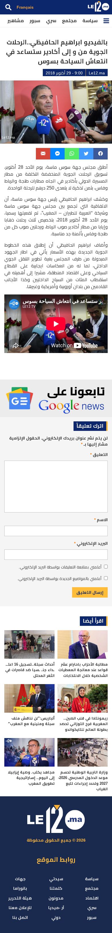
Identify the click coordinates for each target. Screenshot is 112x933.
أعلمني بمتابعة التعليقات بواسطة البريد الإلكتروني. (60, 567)
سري (51, 20)
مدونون (56, 898)
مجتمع (69, 20)
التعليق (99, 454)
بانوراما (20, 888)
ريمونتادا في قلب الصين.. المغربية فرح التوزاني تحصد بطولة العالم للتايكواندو (83, 724)
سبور (35, 20)
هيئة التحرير (20, 898)
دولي (56, 917)
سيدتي (56, 878)
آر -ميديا (56, 907)
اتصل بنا (20, 917)
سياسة (90, 20)
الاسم (101, 519)
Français (25, 7)
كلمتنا (56, 888)
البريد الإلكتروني (91, 543)
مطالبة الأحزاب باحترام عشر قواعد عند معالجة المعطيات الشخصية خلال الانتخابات (83, 670)
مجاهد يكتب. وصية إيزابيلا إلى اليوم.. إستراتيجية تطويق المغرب (31, 778)
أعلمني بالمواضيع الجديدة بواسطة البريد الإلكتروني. (59, 578)
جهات (20, 878)
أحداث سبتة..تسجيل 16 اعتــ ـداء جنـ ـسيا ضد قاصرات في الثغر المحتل (30, 670)
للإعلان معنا (20, 907)
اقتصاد (92, 898)
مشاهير (15, 20)
